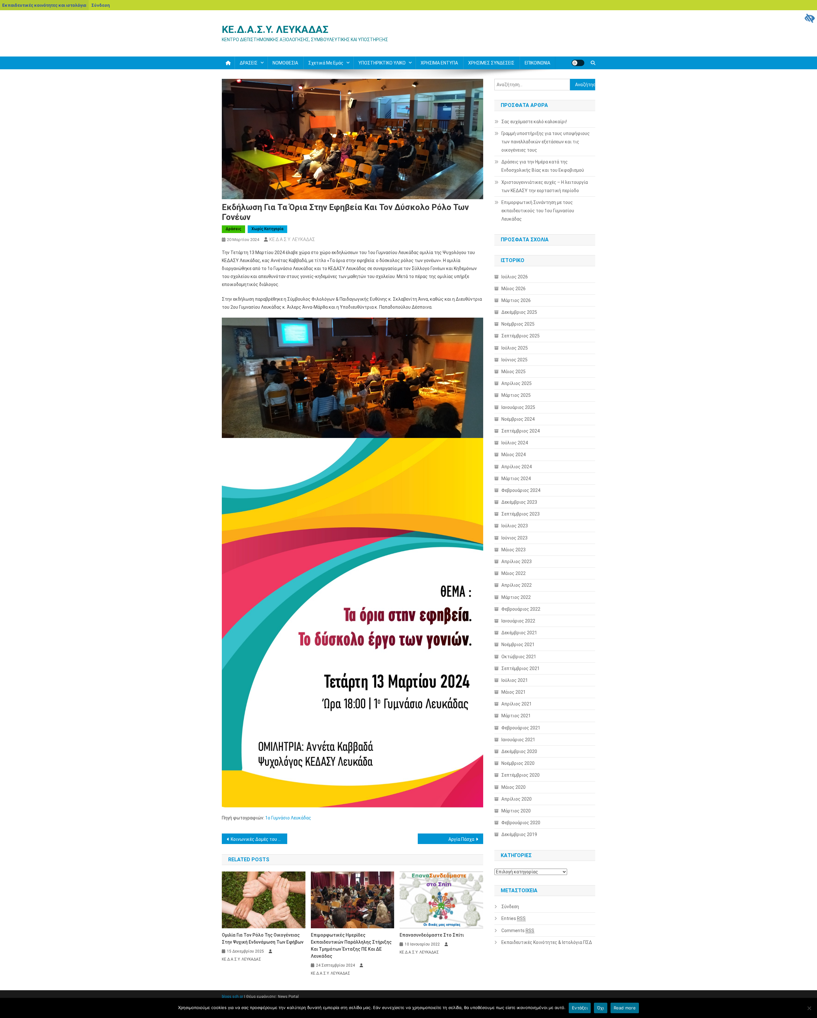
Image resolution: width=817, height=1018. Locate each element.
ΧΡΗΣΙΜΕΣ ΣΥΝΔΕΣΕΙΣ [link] (491, 62)
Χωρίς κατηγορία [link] (267, 229)
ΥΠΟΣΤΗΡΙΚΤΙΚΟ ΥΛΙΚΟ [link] (382, 62)
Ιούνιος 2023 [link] (514, 537)
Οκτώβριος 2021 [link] (518, 656)
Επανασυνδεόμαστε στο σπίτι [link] (432, 935)
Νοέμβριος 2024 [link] (518, 419)
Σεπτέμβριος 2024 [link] (520, 431)
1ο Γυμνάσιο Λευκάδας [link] (288, 817)
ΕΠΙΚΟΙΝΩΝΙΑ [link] (537, 62)
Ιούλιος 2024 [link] (514, 442)
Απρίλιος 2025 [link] (516, 383)
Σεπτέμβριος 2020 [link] (520, 775)
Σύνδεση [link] (100, 5)
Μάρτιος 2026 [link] (516, 300)
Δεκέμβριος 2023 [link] (519, 502)
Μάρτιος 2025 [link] (516, 395)
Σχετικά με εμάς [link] (325, 62)
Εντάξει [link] (580, 1007)
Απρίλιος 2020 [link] (516, 799)
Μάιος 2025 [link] (513, 371)
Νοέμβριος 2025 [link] (518, 324)
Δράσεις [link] (233, 229)
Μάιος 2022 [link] (513, 573)
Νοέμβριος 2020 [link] (518, 763)
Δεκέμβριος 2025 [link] (519, 312)
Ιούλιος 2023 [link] (514, 525)
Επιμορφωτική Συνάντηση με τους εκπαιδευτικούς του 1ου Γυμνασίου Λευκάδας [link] (537, 211)
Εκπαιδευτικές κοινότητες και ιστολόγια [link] (44, 5)
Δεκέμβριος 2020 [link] (519, 751)
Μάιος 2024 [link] (513, 454)
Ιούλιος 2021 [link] (514, 680)
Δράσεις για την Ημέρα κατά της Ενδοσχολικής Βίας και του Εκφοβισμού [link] (542, 166)
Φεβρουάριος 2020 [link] (520, 822)
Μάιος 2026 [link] (513, 288)
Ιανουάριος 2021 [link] (518, 739)
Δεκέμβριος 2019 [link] (519, 834)
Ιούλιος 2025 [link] (514, 348)
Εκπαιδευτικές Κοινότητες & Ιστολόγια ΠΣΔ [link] (546, 942)
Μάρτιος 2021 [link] (516, 715)
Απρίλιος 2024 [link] (516, 466)
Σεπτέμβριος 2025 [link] (520, 335)
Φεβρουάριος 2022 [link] (520, 609)
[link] (809, 18)
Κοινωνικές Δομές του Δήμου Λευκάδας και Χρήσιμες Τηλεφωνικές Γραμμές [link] (259, 839)
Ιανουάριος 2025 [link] (518, 407)
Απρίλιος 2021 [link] (516, 703)
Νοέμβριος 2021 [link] (518, 644)
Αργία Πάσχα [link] (461, 839)
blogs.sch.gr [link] (232, 996)
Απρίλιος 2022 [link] (516, 585)
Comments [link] (517, 930)
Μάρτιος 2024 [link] (516, 478)
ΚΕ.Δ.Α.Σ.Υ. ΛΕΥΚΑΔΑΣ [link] (275, 29)
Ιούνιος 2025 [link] (514, 359)
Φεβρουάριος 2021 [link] (520, 727)
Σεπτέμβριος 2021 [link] (520, 668)
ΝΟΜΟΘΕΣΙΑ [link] (285, 62)
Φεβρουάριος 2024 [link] (520, 490)
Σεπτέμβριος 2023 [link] (520, 514)
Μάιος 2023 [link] (513, 549)
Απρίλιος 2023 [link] (516, 561)
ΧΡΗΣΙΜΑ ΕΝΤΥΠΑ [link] (439, 62)
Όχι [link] (600, 1007)
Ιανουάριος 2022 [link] (518, 620)
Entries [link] (513, 918)
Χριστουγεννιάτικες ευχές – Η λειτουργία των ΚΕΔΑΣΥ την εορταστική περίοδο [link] (544, 186)
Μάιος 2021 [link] (513, 692)
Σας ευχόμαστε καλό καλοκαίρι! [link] (534, 121)
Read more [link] (625, 1007)
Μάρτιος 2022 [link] (516, 597)
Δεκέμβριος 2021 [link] (519, 632)
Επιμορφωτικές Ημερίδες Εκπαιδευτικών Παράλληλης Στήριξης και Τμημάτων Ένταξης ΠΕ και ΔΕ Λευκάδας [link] (351, 945)
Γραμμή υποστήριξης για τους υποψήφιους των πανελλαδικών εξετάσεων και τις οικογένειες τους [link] (545, 142)
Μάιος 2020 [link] (513, 787)
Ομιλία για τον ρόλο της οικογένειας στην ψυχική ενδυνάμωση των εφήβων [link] (263, 938)
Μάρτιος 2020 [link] (516, 810)
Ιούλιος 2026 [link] (514, 276)
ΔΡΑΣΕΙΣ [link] (249, 62)
